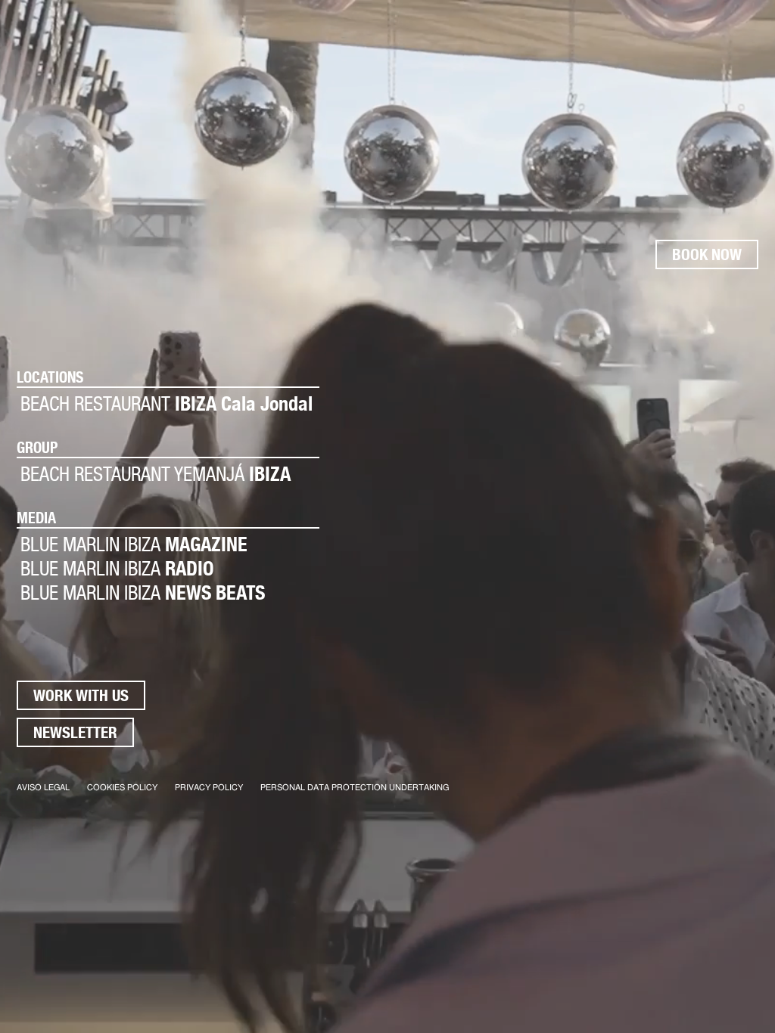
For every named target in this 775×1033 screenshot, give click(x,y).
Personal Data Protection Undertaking (354, 787)
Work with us (81, 695)
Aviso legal (43, 787)
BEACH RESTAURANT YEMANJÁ (155, 473)
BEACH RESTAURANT (166, 403)
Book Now (707, 254)
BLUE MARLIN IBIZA (133, 544)
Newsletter (75, 732)
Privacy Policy (209, 787)
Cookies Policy (122, 787)
